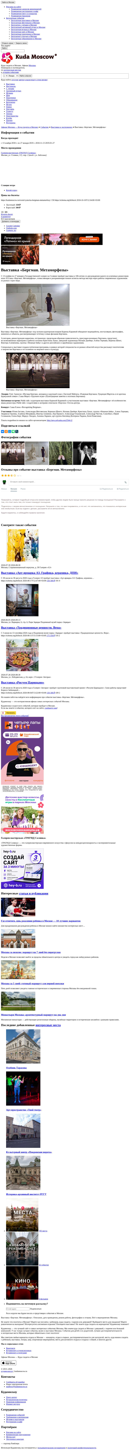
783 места (43, 1231)
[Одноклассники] (6, 431)
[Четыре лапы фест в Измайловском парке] (22, 792)
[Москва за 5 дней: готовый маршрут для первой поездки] (18, 978)
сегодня (14, 80)
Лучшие (14, 489)
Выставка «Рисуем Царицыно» (22, 682)
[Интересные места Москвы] (22, 1231)
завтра (21, 80)
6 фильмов (43, 1299)
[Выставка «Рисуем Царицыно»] (65, 655)
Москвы (32, 65)
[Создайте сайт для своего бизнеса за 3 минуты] (22, 888)
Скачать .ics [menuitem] (11, 230)
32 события (44, 1265)
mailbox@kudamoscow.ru (16, 1386)
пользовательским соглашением (51, 1448)
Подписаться (35, 1309)
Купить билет (7, 214)
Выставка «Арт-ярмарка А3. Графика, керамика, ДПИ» (39, 572)
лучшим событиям (11, 72)
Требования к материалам (17, 1417)
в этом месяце (41, 80)
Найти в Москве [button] (8, 2)
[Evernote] (13, 431)
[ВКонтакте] (2, 431)
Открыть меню (7, 43)
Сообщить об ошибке (15, 1382)
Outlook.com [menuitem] (11, 228)
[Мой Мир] (9, 431)
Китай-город (11, 190)
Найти (4, 48)
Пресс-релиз (11, 1397)
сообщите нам (51, 708)
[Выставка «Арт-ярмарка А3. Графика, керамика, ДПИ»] (65, 545)
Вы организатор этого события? (15, 716)
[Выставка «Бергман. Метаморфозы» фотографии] (13, 464)
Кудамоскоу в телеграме (16, 1353)
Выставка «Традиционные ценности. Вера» (31, 627)
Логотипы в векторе (15, 1439)
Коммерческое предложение (18, 1435)
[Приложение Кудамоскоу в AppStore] (8, 1365)
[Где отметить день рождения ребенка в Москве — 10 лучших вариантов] (18, 916)
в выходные (30, 80)
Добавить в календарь (10, 221)
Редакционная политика (16, 1400)
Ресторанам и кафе (14, 1422)
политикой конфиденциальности (82, 1448)
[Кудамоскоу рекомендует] (22, 1265)
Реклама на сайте (13, 1432)
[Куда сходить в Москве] (29, 63)
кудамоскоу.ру (7, 1371)
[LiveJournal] (16, 431)
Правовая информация (16, 1402)
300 (51, 581)
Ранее (23, 489)
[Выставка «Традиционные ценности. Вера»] (65, 600)
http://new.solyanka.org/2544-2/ (59, 420)
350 (51, 636)
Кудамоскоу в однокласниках (18, 1350)
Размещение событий (15, 1415)
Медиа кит (10, 1437)
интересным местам (12, 70)
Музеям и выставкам (15, 1419)
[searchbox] (65, 48)
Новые (4, 489)
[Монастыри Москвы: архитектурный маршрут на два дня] (18, 1010)
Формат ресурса (13, 1404)
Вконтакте (10, 1348)
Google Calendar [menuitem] (13, 226)
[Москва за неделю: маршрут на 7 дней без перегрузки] (18, 947)
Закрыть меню (21, 43)
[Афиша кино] (22, 1299)
